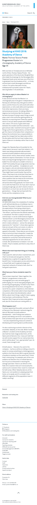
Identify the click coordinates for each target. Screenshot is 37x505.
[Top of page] (18, 493)
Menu (6, 13)
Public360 (5, 450)
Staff (3, 463)
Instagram (6, 429)
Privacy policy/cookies (8, 468)
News (8, 22)
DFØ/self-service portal (8, 447)
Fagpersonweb (6, 454)
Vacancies (5, 465)
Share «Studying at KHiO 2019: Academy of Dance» (16, 407)
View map (5, 479)
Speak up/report (7, 470)
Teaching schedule (7, 445)
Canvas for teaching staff (9, 441)
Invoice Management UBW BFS (10, 448)
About (3, 22)
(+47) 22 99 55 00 (11, 482)
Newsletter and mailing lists (11, 431)
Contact (4, 461)
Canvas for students (8, 439)
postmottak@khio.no (12, 484)
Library (4, 466)
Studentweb (5, 452)
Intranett (4, 438)
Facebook (6, 427)
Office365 (5, 443)
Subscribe (5, 397)
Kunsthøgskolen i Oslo (7, 500)
